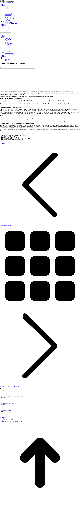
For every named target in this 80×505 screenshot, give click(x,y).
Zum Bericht (2, 143)
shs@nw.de (15, 138)
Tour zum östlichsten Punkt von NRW (7, 403)
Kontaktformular (19, 421)
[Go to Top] (40, 502)
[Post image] (3, 395)
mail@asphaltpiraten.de (5, 421)
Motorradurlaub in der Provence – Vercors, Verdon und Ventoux (12, 396)
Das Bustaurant (3, 417)
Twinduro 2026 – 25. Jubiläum (5, 410)
